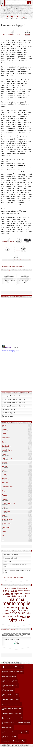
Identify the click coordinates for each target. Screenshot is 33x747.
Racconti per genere (6, 422)
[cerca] (29, 2)
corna (27, 34)
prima (24, 607)
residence (23, 610)
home (7, 18)
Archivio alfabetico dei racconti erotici (13, 671)
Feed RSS (7, 741)
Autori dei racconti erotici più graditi (13, 713)
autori (17, 18)
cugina (16, 594)
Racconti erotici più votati (10, 681)
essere (27, 594)
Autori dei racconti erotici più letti (12, 704)
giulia (13, 596)
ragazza (15, 610)
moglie (23, 603)
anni (26, 588)
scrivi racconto (24, 18)
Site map (6, 736)
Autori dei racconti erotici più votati (12, 708)
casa (13, 590)
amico (13, 588)
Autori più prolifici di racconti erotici (13, 718)
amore (20, 588)
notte (6, 607)
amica (7, 588)
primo (7, 610)
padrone (13, 607)
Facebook (16, 741)
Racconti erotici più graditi (10, 685)
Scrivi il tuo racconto (9, 722)
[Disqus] (16, 320)
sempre (5, 613)
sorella (21, 613)
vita (13, 620)
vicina (25, 616)
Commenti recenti (8, 690)
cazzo (20, 591)
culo (22, 594)
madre (24, 596)
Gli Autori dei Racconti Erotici (11, 699)
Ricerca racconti (8, 727)
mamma (16, 599)
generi (12, 18)
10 (29, 260)
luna (18, 596)
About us (6, 731)
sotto (28, 613)
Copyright (24, 731)
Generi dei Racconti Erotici (11, 694)
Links (14, 736)
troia (17, 616)
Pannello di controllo (24, 722)
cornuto (8, 593)
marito (9, 603)
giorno (7, 596)
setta (13, 612)
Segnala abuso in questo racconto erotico (13, 266)
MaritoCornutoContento (12, 34)
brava (6, 591)
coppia (27, 591)
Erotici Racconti (8, 667)
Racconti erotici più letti (10, 676)
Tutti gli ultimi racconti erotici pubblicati (13, 577)
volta (21, 620)
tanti (12, 616)
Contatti (15, 731)
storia (6, 616)
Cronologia (20, 667)
